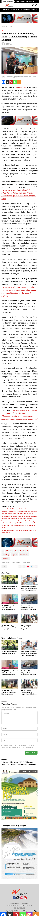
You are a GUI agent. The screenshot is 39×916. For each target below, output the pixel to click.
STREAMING (14, 903)
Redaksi (8, 43)
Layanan (14, 555)
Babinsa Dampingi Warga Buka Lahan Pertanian (16, 509)
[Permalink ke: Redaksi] (3, 44)
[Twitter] (18, 898)
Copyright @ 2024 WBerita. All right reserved (20, 911)
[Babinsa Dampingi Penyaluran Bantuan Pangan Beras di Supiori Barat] (29, 618)
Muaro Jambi (24, 555)
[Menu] (3, 5)
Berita (3, 30)
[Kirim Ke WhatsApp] (36, 566)
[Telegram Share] (32, 566)
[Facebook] (3, 82)
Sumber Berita (26, 562)
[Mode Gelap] (33, 5)
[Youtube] (25, 898)
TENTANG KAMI (19, 908)
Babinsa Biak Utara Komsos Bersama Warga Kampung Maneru (18, 526)
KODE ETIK (24, 903)
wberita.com (21, 87)
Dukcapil (18, 551)
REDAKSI (29, 906)
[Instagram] (21, 898)
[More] (19, 82)
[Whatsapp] (15, 82)
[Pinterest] (11, 82)
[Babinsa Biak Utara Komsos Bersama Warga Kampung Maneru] (10, 618)
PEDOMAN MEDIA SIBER (15, 906)
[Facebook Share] (20, 566)
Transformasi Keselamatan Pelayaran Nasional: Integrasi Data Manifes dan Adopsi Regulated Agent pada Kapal (19, 522)
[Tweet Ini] (24, 566)
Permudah (5, 558)
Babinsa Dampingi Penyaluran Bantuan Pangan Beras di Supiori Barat (19, 531)
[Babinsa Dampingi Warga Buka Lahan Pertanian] (10, 579)
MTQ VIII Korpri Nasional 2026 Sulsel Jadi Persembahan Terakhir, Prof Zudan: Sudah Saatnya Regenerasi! (19, 517)
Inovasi (25, 551)
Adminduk (9, 551)
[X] (7, 82)
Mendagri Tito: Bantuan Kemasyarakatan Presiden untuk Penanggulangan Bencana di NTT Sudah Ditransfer (19, 512)
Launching (5, 555)
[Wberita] (9, 5)
